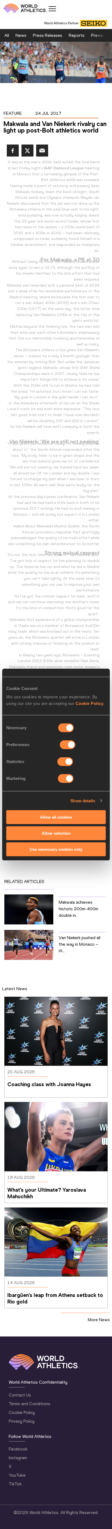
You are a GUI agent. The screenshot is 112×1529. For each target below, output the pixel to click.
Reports (77, 35)
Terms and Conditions (29, 1403)
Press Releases (47, 35)
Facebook (18, 1449)
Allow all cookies (56, 817)
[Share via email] (42, 151)
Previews (99, 35)
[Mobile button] (52, 8)
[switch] (67, 744)
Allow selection (56, 833)
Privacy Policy (22, 1421)
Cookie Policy (90, 703)
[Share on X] (27, 151)
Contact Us (20, 1395)
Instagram (18, 1457)
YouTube (17, 1475)
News (20, 35)
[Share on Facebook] (13, 151)
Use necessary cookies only (56, 849)
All (6, 35)
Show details (82, 800)
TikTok (15, 1483)
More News (99, 1319)
